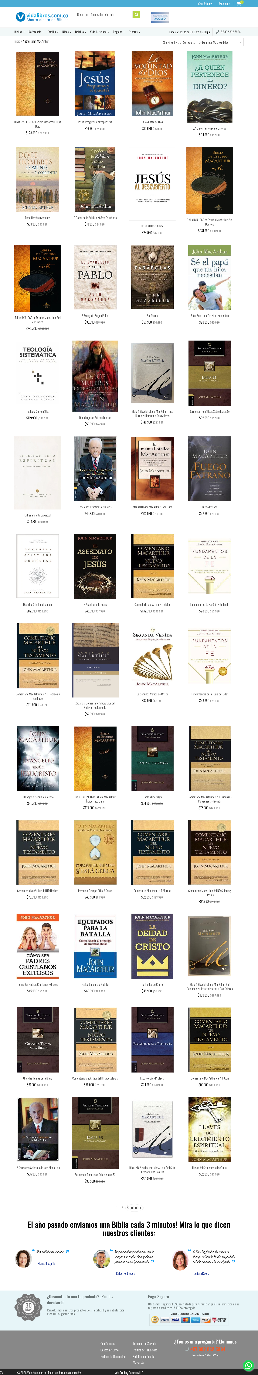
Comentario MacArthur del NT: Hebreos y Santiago (38, 696)
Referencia (35, 32)
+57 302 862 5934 (230, 32)
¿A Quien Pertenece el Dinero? (209, 128)
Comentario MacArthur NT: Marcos (152, 891)
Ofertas (133, 32)
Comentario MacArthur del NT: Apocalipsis (95, 1078)
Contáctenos (205, 3)
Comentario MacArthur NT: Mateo (152, 604)
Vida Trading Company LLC (129, 1372)
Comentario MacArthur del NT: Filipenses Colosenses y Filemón (210, 799)
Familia (52, 32)
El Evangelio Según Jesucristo (38, 797)
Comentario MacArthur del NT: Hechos (37, 891)
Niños (66, 32)
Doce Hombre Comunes (37, 218)
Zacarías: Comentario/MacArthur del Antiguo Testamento (95, 705)
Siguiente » (134, 1207)
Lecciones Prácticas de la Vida (95, 507)
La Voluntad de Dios (152, 122)
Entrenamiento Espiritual (38, 515)
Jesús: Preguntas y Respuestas (95, 122)
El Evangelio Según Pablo (95, 315)
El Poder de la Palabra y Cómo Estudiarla (95, 218)
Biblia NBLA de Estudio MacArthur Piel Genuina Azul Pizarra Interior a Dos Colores (210, 986)
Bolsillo (79, 32)
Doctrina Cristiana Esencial (37, 604)
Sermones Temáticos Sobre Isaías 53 (209, 411)
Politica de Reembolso (113, 1356)
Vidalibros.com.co (36, 1372)
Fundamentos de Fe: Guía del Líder (210, 694)
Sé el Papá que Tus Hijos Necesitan (210, 315)
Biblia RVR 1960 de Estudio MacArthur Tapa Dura (37, 124)
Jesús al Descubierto (152, 226)
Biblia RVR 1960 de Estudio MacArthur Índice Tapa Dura (95, 799)
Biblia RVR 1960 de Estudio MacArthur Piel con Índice (38, 319)
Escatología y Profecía (152, 1078)
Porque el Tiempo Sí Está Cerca (95, 891)
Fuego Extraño (209, 507)
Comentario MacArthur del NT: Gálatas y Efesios (209, 893)
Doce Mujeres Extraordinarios (95, 417)
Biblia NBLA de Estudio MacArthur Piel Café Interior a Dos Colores (152, 1170)
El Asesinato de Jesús (95, 604)
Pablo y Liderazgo (152, 797)
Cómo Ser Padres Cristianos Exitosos (38, 984)
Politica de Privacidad (145, 1349)
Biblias (18, 32)
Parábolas (152, 315)
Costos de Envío (109, 1349)
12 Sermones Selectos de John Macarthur (37, 1168)
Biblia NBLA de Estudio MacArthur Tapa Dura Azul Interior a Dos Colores (152, 413)
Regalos (118, 32)
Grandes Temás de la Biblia (37, 1078)
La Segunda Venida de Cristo (152, 694)
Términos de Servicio (144, 1343)
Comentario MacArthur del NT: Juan (210, 1078)
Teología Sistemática (37, 411)
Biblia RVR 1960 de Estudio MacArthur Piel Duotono (210, 222)
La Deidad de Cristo (152, 984)
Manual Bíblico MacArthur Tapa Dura (152, 507)
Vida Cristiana (98, 32)
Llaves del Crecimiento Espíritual (209, 1168)
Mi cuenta (224, 3)
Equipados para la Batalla (95, 984)
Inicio (17, 41)
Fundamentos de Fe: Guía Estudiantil (209, 604)
